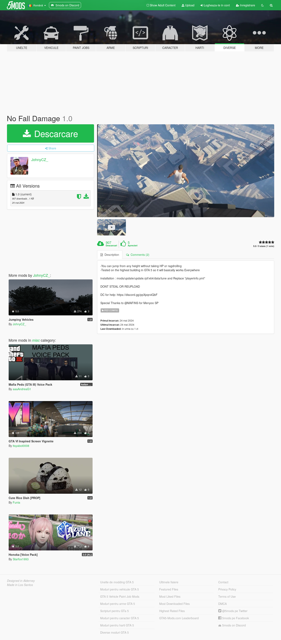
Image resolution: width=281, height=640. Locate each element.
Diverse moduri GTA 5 (114, 632)
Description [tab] (111, 255)
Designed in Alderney (21, 581)
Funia (16, 502)
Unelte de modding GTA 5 (117, 582)
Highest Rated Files (172, 611)
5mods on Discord (233, 625)
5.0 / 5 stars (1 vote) (263, 246)
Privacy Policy (227, 589)
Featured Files (168, 589)
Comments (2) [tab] (139, 255)
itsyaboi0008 (21, 446)
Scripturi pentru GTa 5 (114, 611)
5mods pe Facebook (235, 618)
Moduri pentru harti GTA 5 (117, 625)
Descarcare (55, 133)
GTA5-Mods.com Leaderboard (179, 618)
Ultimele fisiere (168, 582)
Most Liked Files (169, 596)
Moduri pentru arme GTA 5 (117, 604)
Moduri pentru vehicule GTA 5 (119, 589)
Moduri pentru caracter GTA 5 (119, 618)
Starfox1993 (21, 559)
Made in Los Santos (20, 585)
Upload (189, 5)
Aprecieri (132, 245)
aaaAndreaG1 (22, 389)
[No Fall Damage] (185, 170)
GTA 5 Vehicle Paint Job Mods (119, 596)
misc (36, 340)
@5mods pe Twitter (234, 611)
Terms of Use (227, 596)
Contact (223, 582)
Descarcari (111, 245)
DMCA (222, 604)
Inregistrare (247, 5)
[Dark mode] (262, 5)
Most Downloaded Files (174, 604)
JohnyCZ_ (39, 159)
